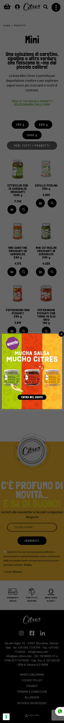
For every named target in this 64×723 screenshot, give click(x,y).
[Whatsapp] (59, 711)
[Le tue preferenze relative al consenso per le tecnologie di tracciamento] (6, 716)
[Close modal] (61, 334)
